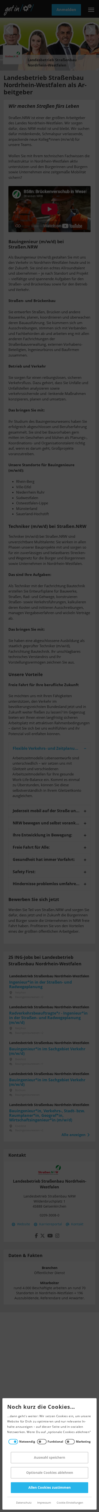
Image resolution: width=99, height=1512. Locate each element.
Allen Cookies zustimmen (49, 1488)
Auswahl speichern (49, 1458)
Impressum (44, 1502)
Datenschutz (23, 1502)
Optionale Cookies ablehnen (49, 1473)
